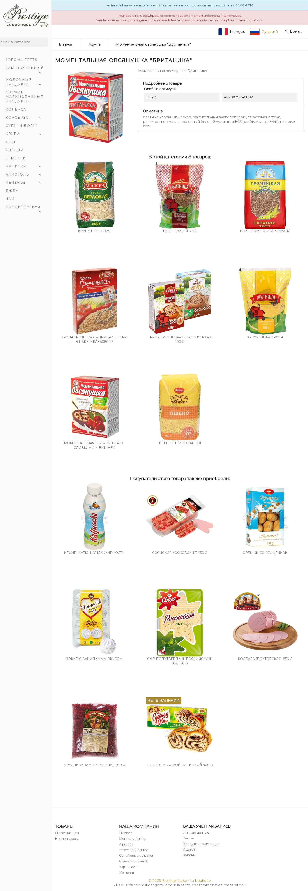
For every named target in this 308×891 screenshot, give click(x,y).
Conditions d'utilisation (136, 856)
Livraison (126, 833)
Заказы (188, 838)
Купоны (189, 855)
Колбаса (16, 109)
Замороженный (25, 69)
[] (46, 45)
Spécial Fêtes (21, 60)
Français (237, 32)
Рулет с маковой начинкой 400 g (180, 765)
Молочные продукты (24, 82)
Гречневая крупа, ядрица (265, 231)
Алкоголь (24, 175)
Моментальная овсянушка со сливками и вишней (94, 445)
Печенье (24, 183)
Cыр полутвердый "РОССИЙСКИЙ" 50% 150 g (179, 661)
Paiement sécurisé (134, 850)
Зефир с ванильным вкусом (94, 659)
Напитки (24, 166)
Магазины (127, 872)
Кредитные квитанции (201, 844)
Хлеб (11, 142)
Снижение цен (67, 833)
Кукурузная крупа (265, 337)
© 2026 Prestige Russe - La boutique (180, 880)
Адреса (189, 849)
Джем (12, 191)
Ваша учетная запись (207, 826)
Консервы (24, 118)
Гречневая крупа (180, 231)
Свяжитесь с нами (133, 861)
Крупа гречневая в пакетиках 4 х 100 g (180, 339)
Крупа (24, 134)
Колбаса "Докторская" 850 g (265, 659)
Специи (15, 150)
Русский (270, 32)
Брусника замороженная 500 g (94, 765)
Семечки (16, 158)
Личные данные (196, 833)
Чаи (10, 199)
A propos (126, 844)
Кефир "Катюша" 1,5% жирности (94, 553)
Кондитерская (24, 208)
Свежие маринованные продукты (25, 96)
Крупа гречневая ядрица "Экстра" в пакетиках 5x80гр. (94, 339)
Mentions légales (132, 839)
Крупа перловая (94, 231)
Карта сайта (128, 867)
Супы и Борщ (21, 126)
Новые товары (66, 839)
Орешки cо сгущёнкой (265, 553)
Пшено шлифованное (179, 443)
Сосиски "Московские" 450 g (179, 553)
